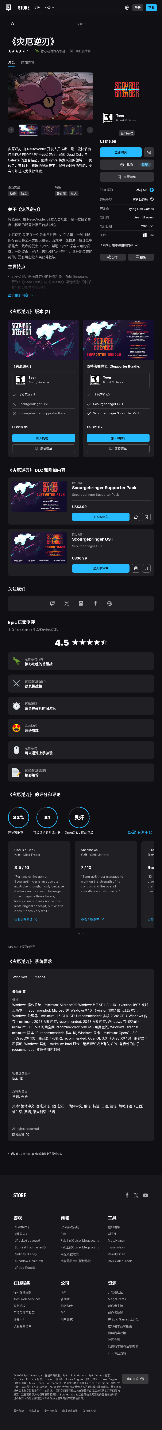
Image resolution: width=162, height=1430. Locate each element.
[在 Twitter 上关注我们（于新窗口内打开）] (67, 603)
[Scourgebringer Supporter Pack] (39, 496)
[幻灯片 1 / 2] (79, 933)
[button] (50, 295)
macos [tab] (40, 977)
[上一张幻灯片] (11, 130)
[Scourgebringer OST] (39, 548)
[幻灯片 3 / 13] (72, 130)
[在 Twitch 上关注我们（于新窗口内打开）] (52, 603)
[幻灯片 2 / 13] (50, 130)
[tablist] (81, 977)
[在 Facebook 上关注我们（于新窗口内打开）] (95, 603)
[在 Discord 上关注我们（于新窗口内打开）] (81, 603)
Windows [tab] (20, 977)
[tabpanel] (81, 1022)
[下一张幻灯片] (90, 130)
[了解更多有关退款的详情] (152, 199)
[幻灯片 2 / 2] (83, 933)
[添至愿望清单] (146, 517)
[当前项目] (28, 130)
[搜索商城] (12, 23)
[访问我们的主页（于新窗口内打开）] (110, 603)
